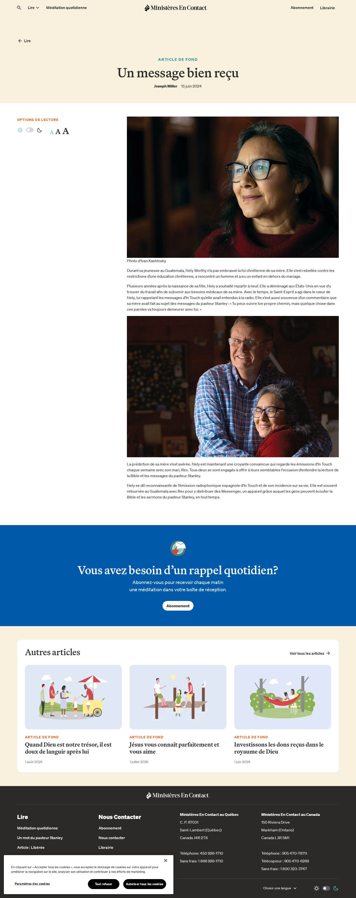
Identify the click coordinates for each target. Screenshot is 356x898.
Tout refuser (103, 884)
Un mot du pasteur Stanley (40, 837)
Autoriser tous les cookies (144, 884)
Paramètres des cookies (32, 884)
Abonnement (178, 605)
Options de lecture (37, 119)
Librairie (106, 847)
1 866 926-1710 (210, 861)
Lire (27, 40)
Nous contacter (112, 837)
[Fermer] (165, 860)
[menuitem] (34, 8)
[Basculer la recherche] (19, 8)
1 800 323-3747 (293, 868)
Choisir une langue (277, 888)
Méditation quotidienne (37, 828)
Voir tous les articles (307, 653)
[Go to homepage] (176, 7)
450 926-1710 (211, 853)
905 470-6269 (296, 861)
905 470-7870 (294, 853)
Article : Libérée (31, 847)
